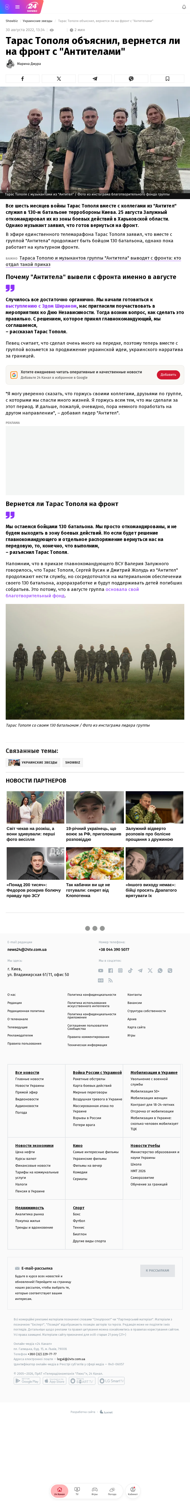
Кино (78, 1145)
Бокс (76, 1214)
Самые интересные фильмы (96, 1152)
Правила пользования (24, 1043)
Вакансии (134, 1003)
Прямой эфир (26, 1092)
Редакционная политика (26, 1011)
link (100, 970)
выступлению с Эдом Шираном (41, 306)
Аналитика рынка (29, 1214)
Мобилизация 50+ (145, 1091)
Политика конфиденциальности (92, 994)
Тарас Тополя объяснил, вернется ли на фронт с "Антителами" (105, 21)
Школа (136, 1164)
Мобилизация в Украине (154, 1072)
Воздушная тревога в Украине (97, 1099)
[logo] (32, 7)
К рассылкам (157, 1271)
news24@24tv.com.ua (27, 949)
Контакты (134, 994)
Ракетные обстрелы (89, 1079)
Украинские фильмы (90, 1159)
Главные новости (29, 1079)
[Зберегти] (167, 79)
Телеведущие (17, 1027)
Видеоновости (27, 1099)
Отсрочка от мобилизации (152, 1111)
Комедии (80, 1172)
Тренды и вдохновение (34, 1227)
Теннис (79, 1227)
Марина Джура (29, 64)
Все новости (27, 1072)
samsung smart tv (111, 1380)
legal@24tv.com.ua (71, 1359)
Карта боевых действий (92, 1086)
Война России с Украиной (97, 1072)
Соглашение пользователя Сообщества (88, 1027)
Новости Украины (29, 1086)
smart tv (82, 1380)
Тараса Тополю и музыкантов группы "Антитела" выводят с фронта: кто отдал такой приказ (93, 261)
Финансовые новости (32, 1165)
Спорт (78, 1207)
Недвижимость (29, 1207)
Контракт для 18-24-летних (152, 1104)
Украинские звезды (38, 21)
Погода (21, 1112)
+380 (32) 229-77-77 (42, 1354)
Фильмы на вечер (87, 1165)
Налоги (21, 1184)
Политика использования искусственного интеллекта (89, 1004)
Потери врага (84, 1125)
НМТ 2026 (138, 1171)
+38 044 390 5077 (114, 949)
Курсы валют (25, 1159)
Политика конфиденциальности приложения (92, 1016)
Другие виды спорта (89, 1241)
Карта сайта (136, 1027)
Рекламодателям (20, 1035)
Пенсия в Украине (30, 1191)
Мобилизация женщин (149, 1098)
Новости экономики (34, 1145)
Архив (132, 1019)
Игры (131, 1035)
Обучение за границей (149, 1184)
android (27, 1380)
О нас (11, 994)
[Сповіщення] (184, 7)
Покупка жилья (27, 1221)
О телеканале (17, 1019)
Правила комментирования (88, 1037)
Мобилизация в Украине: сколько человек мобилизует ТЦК (154, 1123)
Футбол (79, 1221)
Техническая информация (87, 1045)
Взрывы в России (87, 1118)
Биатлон (80, 1234)
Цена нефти (25, 1152)
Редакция (14, 1003)
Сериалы (80, 1179)
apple (54, 1380)
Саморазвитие (142, 1178)
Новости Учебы (145, 1145)
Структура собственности (146, 1011)
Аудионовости (26, 1106)
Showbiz (12, 21)
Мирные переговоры (90, 1092)
